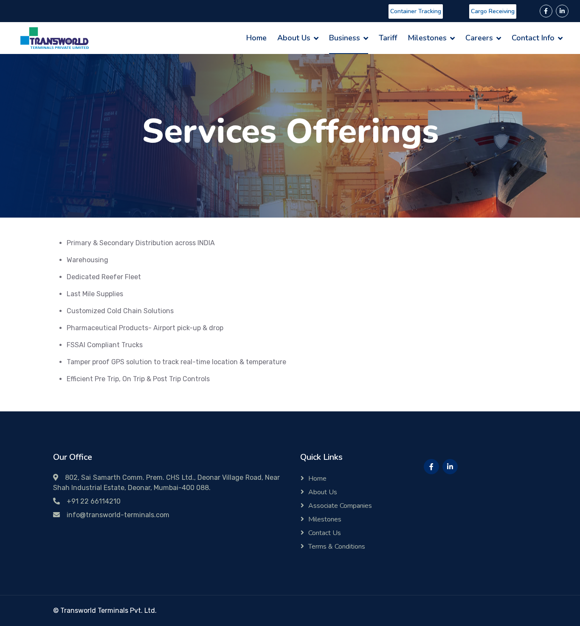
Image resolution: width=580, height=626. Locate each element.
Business (344, 38)
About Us (293, 38)
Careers (479, 38)
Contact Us (324, 533)
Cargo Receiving (493, 11)
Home (256, 38)
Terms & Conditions (336, 546)
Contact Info (533, 38)
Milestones (427, 38)
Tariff (388, 38)
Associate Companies (340, 505)
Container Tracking (415, 11)
